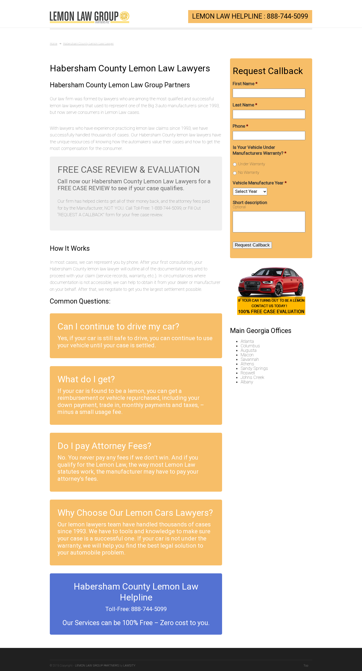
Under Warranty (251, 164)
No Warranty (248, 172)
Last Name (245, 104)
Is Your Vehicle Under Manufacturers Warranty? (259, 150)
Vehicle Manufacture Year (260, 182)
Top (305, 665)
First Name (245, 83)
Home (53, 43)
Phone (240, 126)
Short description (250, 202)
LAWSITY (129, 665)
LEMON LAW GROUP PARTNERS (97, 665)
